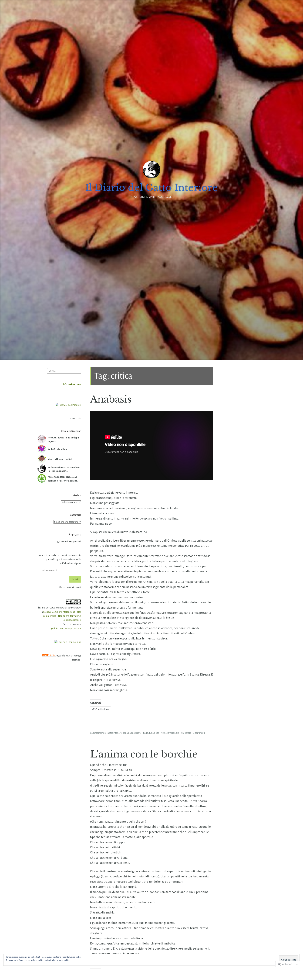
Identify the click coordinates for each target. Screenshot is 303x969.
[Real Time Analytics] (49, 655)
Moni (50, 459)
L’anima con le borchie (144, 754)
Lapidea (62, 449)
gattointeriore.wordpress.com (66, 628)
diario (145, 733)
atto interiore (115, 733)
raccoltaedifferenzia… (60, 477)
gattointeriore (56, 467)
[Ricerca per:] (64, 370)
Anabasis (111, 399)
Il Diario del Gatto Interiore (151, 187)
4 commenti (199, 733)
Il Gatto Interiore (72, 384)
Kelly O (51, 449)
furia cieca (154, 733)
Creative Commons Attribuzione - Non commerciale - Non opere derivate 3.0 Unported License (62, 616)
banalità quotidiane (132, 733)
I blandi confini (64, 459)
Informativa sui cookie (60, 960)
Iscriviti (75, 579)
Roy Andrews (55, 437)
